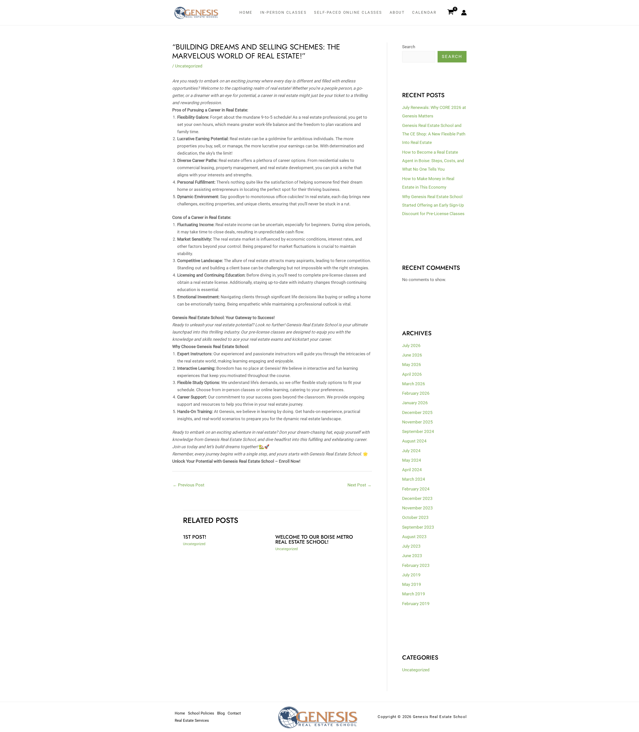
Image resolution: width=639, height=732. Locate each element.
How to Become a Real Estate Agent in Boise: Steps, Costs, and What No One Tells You (433, 161)
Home (246, 12)
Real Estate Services (192, 720)
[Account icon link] (464, 12)
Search (408, 46)
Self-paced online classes (348, 12)
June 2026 (412, 355)
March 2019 (413, 593)
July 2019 (411, 574)
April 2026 (412, 374)
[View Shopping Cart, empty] (450, 12)
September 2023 (418, 527)
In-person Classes (283, 12)
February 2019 (416, 603)
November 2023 (417, 507)
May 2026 (411, 364)
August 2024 (414, 440)
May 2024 (411, 460)
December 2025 (417, 412)
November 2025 (417, 421)
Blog (221, 713)
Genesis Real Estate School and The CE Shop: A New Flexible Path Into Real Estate (433, 134)
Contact (234, 713)
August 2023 (414, 536)
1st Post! (194, 537)
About (397, 12)
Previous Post (188, 484)
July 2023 (411, 546)
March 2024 (413, 479)
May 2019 (411, 584)
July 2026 (411, 345)
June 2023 (412, 555)
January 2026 (415, 402)
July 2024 (411, 450)
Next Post (359, 484)
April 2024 (412, 469)
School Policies (201, 713)
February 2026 (416, 393)
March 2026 (413, 383)
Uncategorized (188, 65)
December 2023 (417, 498)
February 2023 (416, 565)
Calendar (424, 12)
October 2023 (415, 517)
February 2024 (416, 488)
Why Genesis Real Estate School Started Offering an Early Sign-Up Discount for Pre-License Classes (433, 205)
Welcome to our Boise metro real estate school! (314, 539)
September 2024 (418, 431)
